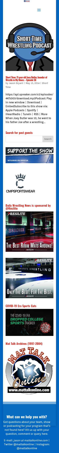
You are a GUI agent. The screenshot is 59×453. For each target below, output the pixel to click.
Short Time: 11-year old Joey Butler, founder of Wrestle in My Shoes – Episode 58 (26, 78)
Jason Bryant (16, 83)
